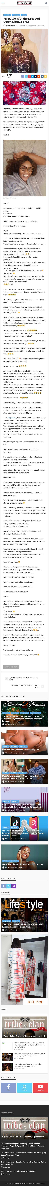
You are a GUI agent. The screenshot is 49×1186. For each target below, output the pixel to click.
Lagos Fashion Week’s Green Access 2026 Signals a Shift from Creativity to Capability (22, 805)
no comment (32, 25)
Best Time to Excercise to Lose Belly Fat (20, 750)
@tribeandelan (10, 25)
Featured (15, 713)
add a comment (11, 667)
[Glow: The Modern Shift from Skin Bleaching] (24, 857)
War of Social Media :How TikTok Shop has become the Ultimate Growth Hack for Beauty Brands (23, 833)
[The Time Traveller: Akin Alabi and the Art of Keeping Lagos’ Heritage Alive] (24, 915)
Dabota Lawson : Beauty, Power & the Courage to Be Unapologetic (27, 1065)
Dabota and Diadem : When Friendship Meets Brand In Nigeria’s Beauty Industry (23, 777)
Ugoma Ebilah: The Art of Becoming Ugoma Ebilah (24, 1036)
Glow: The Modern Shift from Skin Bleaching (22, 864)
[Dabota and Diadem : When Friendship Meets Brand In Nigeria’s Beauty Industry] (24, 771)
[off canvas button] (2, 3)
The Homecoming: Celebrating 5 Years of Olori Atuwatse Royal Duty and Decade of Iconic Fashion (23, 718)
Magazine (24, 713)
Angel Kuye (12, 418)
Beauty (5, 746)
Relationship (35, 713)
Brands (13, 772)
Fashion (7, 15)
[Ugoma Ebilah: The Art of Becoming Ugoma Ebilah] (24, 1027)
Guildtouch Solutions (38, 1183)
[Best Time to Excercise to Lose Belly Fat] (24, 742)
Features (16, 15)
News (24, 15)
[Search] (46, 3)
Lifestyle (23, 746)
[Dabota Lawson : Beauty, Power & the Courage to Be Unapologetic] (7, 1067)
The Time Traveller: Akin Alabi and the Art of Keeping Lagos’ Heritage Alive (22, 925)
